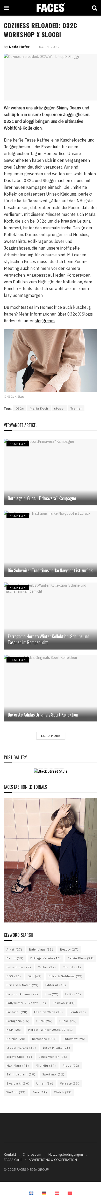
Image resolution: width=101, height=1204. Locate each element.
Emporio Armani (22, 994)
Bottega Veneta (45, 958)
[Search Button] (94, 8)
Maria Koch (39, 408)
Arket (14, 949)
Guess (68, 1021)
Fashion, (16, 1012)
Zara (39, 1092)
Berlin (15, 958)
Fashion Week (48, 1012)
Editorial (55, 985)
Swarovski (18, 1083)
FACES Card (12, 1160)
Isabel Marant (21, 1047)
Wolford (16, 1092)
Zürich (63, 1092)
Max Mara (17, 1065)
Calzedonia (18, 967)
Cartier (47, 967)
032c (20, 408)
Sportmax (53, 1074)
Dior (35, 976)
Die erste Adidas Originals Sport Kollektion (43, 714)
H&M (13, 1030)
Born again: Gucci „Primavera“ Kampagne (42, 498)
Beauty (69, 949)
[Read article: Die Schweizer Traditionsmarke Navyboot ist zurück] (50, 544)
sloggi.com (45, 320)
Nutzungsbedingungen (65, 1154)
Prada (71, 1065)
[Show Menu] (6, 8)
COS (13, 976)
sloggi (59, 408)
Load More (50, 736)
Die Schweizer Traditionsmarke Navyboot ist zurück (50, 570)
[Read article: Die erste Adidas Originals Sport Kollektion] (50, 688)
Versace (70, 1083)
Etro (52, 994)
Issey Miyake (56, 1047)
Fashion (64, 1003)
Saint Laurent (20, 1074)
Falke (73, 994)
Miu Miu (46, 1065)
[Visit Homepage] (50, 8)
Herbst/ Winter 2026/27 (51, 1030)
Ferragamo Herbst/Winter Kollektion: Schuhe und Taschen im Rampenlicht (48, 639)
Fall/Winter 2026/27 (26, 1003)
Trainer (76, 408)
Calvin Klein (81, 958)
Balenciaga (41, 949)
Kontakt (10, 1154)
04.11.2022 (49, 47)
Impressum (32, 1154)
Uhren (44, 1083)
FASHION (18, 444)
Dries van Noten (22, 985)
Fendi (78, 1012)
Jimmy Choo (19, 1057)
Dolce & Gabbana (65, 976)
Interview (74, 1039)
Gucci (44, 1021)
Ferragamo (18, 1021)
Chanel (72, 967)
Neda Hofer (19, 47)
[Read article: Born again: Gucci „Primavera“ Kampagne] (50, 472)
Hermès (15, 1039)
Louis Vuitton (53, 1057)
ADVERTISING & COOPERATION (53, 1160)
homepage (44, 1039)
